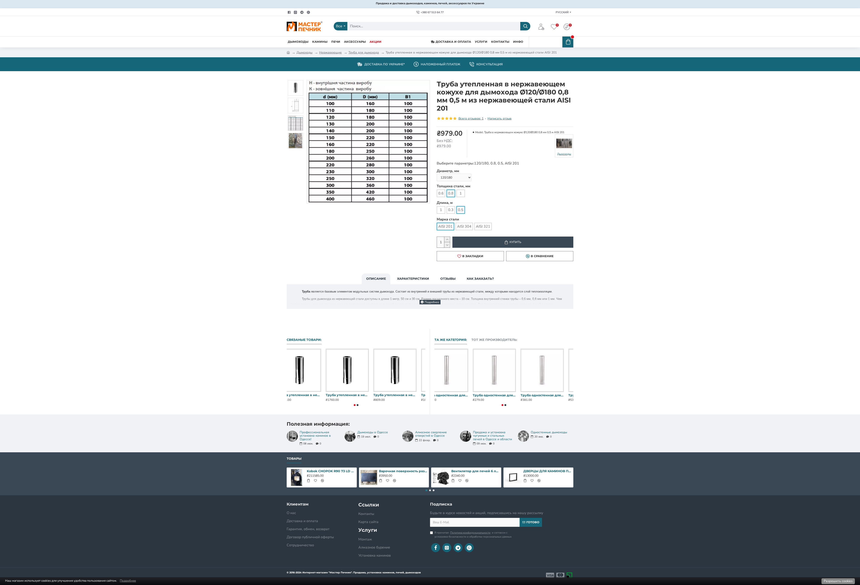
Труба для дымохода (363, 52)
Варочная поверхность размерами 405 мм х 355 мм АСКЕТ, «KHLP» (403, 471)
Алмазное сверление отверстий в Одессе (431, 434)
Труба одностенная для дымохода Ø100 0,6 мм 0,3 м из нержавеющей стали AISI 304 (503, 395)
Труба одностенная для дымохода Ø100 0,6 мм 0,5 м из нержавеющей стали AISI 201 (551, 395)
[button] (354, 405)
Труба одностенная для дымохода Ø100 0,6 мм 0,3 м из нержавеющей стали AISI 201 (456, 395)
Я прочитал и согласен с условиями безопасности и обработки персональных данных (473, 534)
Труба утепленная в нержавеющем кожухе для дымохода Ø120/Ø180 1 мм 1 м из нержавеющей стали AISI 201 (403, 395)
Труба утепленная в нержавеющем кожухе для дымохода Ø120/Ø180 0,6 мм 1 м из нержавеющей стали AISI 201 (308, 395)
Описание (376, 279)
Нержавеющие (330, 52)
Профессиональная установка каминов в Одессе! (315, 436)
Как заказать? (480, 279)
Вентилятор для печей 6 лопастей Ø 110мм (475, 471)
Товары (294, 459)
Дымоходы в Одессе (372, 432)
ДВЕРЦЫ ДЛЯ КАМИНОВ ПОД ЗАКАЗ (547, 471)
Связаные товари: (304, 340)
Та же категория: (450, 340)
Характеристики (413, 279)
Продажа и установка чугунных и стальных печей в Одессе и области (492, 436)
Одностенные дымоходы (549, 432)
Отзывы (448, 279)
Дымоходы (304, 52)
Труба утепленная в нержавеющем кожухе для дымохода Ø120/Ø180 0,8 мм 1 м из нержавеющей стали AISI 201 (356, 395)
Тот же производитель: (494, 340)
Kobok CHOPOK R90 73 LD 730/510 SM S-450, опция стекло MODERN (331, 471)
